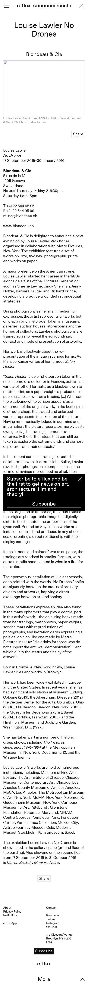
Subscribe (44, 504)
